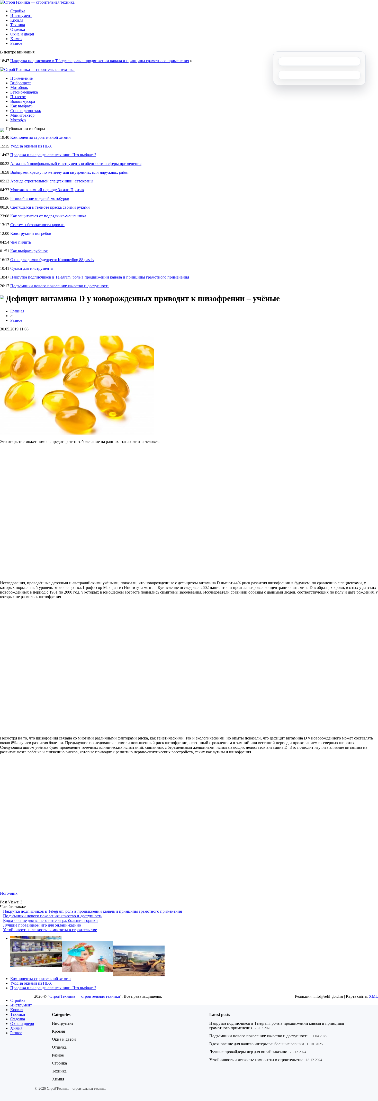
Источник (8, 893)
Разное (16, 43)
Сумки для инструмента (31, 268)
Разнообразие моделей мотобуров (39, 198)
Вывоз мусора (22, 101)
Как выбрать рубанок (29, 251)
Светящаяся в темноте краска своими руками (50, 207)
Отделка (17, 29)
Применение (21, 78)
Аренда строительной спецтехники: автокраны (51, 181)
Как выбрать (21, 106)
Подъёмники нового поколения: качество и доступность (59, 286)
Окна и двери (22, 34)
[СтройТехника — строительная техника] (37, 2)
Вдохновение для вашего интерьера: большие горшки (50, 920)
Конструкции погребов (30, 233)
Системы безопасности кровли (37, 225)
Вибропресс (20, 83)
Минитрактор (22, 115)
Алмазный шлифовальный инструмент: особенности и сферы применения (75, 163)
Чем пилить (20, 242)
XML (373, 996)
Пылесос (18, 97)
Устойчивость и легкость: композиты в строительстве (50, 930)
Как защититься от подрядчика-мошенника (48, 216)
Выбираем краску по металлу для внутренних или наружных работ (69, 172)
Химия (16, 38)
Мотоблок (19, 87)
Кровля (16, 20)
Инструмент (21, 15)
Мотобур (18, 120)
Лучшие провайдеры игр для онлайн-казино (42, 925)
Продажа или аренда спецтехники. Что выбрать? (53, 155)
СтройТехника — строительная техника (84, 996)
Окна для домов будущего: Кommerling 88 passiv (52, 259)
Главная (17, 311)
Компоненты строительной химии (40, 137)
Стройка (17, 11)
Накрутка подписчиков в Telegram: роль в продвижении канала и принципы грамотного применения (99, 61)
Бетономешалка (24, 92)
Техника (17, 25)
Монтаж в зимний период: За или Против (47, 190)
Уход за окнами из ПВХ (31, 146)
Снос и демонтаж (25, 110)
